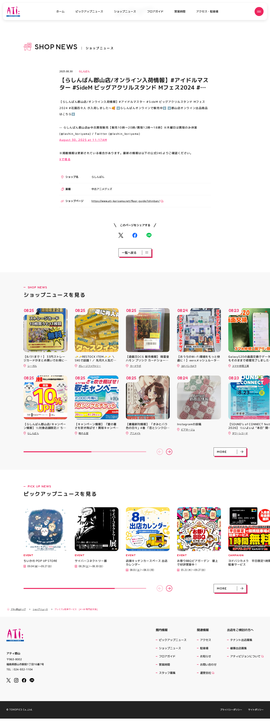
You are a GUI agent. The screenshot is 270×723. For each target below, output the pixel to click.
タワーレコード (240, 433)
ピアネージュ (188, 429)
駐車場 (204, 648)
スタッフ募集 (167, 673)
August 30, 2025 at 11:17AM (83, 140)
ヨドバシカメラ (188, 366)
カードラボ (135, 366)
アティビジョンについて (245, 656)
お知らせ (205, 656)
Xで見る (65, 159)
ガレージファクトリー (90, 366)
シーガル (32, 366)
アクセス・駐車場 (207, 11)
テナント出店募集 (241, 640)
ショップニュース (125, 11)
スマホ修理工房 (240, 366)
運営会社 (205, 673)
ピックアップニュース (89, 11)
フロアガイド (155, 11)
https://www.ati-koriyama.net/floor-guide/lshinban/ (125, 201)
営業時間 (179, 11)
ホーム (60, 11)
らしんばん (84, 71)
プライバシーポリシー (231, 710)
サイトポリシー (256, 710)
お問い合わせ (208, 664)
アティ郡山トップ (18, 609)
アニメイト (135, 433)
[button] (160, 452)
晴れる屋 (83, 433)
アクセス (205, 640)
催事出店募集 (238, 648)
